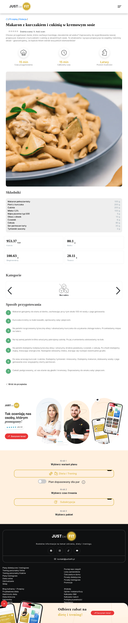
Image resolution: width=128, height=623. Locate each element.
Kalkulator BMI (70, 594)
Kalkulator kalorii (71, 597)
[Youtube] (77, 550)
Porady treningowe (72, 580)
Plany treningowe (9, 576)
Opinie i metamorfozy (73, 591)
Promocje (68, 582)
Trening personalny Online (13, 570)
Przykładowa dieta (10, 591)
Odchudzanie (8, 581)
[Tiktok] (68, 550)
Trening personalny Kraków (14, 573)
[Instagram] (59, 550)
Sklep (4, 584)
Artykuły (67, 589)
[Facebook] (51, 550)
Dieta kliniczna (8, 597)
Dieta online (7, 578)
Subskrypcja (67, 502)
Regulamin (68, 602)
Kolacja (23, 19)
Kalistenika (7, 599)
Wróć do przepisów (17, 384)
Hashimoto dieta (9, 594)
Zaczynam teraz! (103, 613)
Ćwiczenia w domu (72, 574)
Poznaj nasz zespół (72, 569)
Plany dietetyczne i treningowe (15, 568)
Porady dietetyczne (72, 577)
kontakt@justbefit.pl (66, 559)
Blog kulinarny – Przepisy (13, 589)
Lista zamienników (72, 572)
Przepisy (14, 19)
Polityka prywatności (73, 599)
